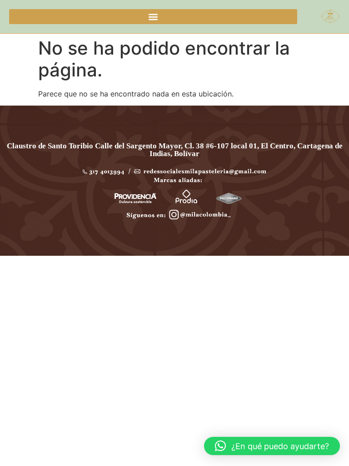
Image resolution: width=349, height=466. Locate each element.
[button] (153, 16)
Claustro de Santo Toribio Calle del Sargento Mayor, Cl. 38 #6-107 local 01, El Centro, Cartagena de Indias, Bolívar (175, 150)
